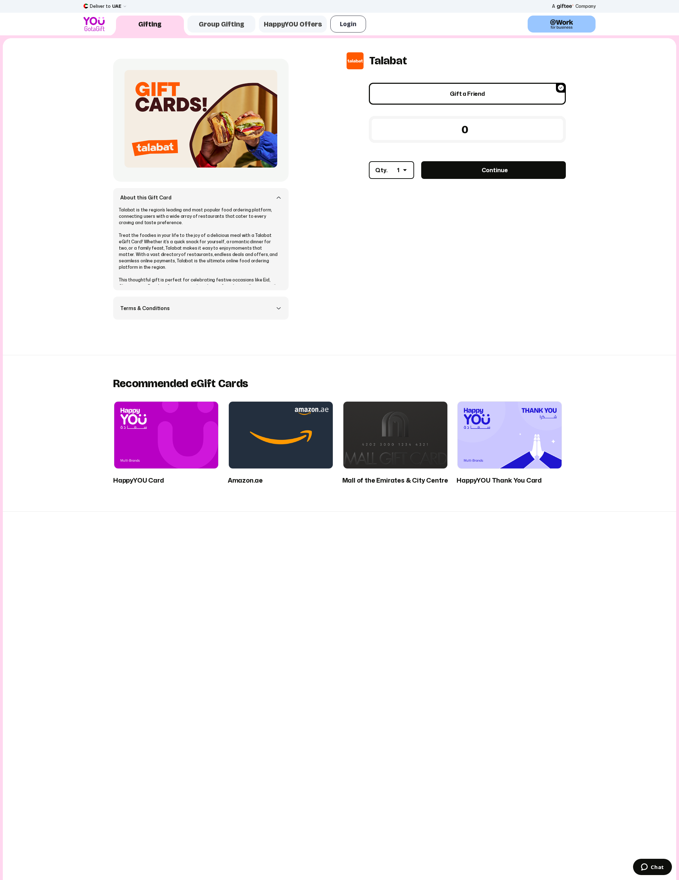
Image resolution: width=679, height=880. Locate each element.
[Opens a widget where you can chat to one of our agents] (652, 867)
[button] (201, 197)
